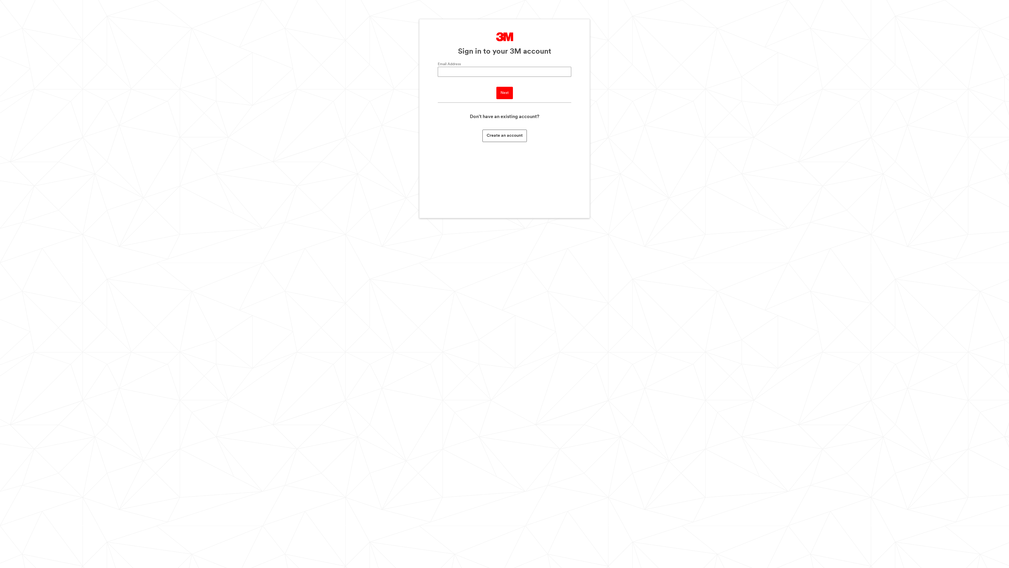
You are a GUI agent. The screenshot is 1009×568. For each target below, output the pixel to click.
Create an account (505, 136)
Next (505, 93)
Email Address (449, 64)
